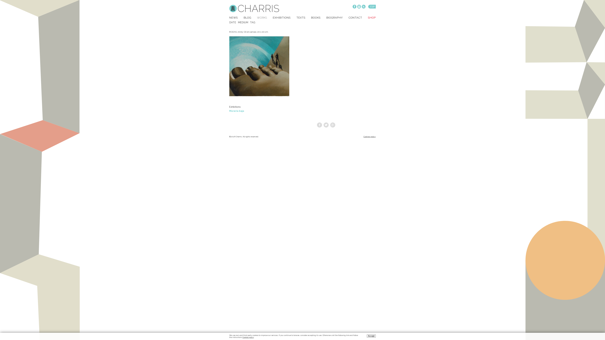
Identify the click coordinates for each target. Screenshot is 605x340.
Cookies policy (369, 137)
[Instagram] (359, 7)
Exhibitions (282, 17)
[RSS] (364, 7)
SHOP (372, 17)
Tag (252, 22)
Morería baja (236, 111)
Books (315, 17)
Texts (300, 17)
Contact (355, 17)
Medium (243, 22)
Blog (247, 17)
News (233, 17)
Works (262, 17)
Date (232, 22)
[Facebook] (354, 7)
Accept (371, 336)
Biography (334, 17)
